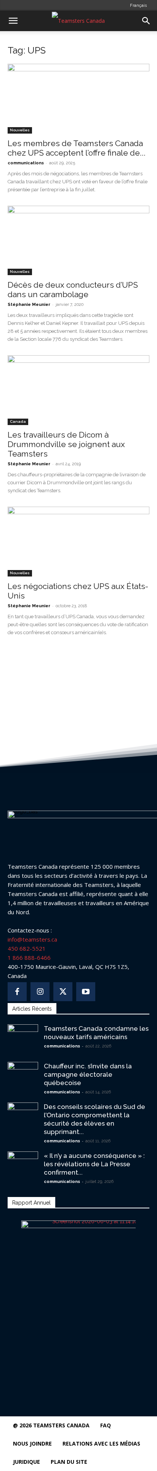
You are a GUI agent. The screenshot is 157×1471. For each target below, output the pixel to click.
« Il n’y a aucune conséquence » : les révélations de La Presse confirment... (94, 1164)
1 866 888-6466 (29, 957)
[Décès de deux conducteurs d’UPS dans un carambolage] (78, 241)
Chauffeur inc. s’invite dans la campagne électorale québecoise (88, 1074)
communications (26, 163)
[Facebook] (17, 991)
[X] (62, 991)
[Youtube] (85, 991)
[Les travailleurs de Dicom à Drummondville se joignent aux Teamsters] (78, 390)
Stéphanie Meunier (29, 304)
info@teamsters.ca (32, 939)
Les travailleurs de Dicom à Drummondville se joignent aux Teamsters (66, 444)
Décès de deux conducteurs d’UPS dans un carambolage (73, 289)
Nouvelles (20, 130)
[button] (13, 21)
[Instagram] (40, 991)
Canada (18, 421)
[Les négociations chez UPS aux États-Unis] (78, 541)
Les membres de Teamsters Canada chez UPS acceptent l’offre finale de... (77, 148)
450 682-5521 (27, 948)
